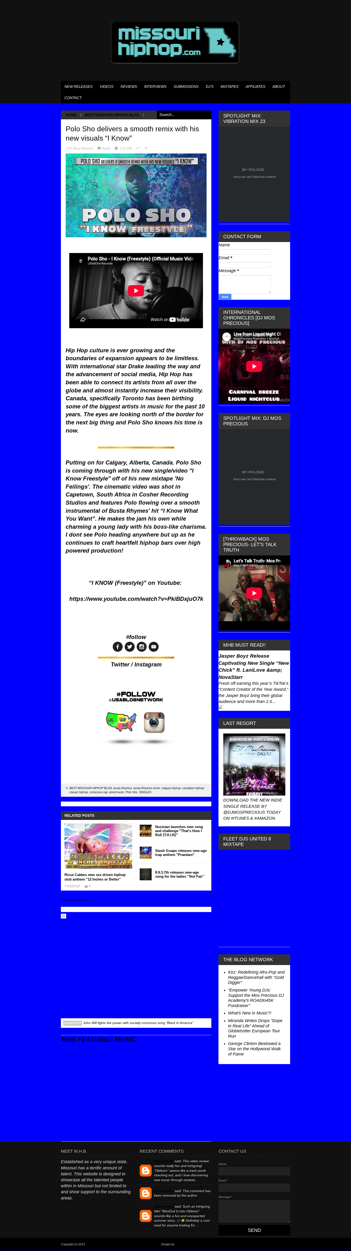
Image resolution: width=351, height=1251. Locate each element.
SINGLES (145, 792)
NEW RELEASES (78, 86)
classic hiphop (78, 792)
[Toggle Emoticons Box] (63, 916)
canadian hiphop (193, 788)
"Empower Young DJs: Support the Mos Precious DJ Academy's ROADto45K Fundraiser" (256, 998)
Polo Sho (132, 792)
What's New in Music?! (249, 1013)
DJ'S (209, 86)
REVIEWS (129, 86)
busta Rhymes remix (146, 788)
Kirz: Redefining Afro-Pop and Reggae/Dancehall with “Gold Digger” (256, 977)
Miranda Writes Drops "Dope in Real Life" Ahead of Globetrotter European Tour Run (255, 1028)
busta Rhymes (122, 788)
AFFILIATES (255, 86)
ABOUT (278, 86)
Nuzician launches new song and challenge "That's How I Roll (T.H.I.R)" (179, 831)
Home (71, 115)
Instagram (148, 664)
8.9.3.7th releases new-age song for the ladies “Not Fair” (179, 874)
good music (116, 792)
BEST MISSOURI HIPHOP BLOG (112, 115)
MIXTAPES (230, 86)
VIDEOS (106, 86)
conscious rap (99, 792)
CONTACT (73, 98)
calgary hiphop (171, 788)
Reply (106, 148)
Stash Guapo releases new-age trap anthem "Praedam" (181, 853)
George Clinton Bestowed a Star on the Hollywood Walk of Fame (254, 1048)
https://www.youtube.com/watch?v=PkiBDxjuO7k (136, 599)
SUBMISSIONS (186, 86)
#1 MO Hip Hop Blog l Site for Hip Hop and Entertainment (123, 1244)
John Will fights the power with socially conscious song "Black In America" (138, 1023)
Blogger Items (184, 1244)
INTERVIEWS (155, 86)
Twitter (120, 664)
